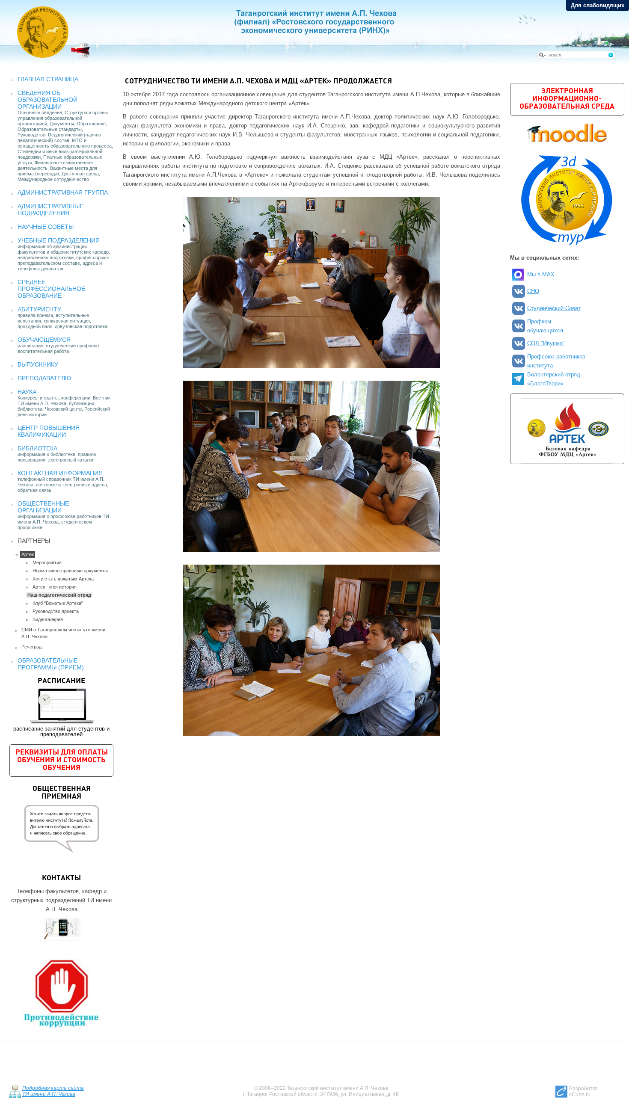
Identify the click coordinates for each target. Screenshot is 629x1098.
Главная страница (48, 79)
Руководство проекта (56, 611)
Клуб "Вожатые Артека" (58, 603)
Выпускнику (38, 364)
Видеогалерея (48, 619)
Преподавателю (44, 378)
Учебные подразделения (59, 240)
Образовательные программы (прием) (51, 664)
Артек (27, 554)
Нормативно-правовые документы (70, 570)
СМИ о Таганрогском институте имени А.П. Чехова (63, 633)
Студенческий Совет (554, 308)
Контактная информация (60, 473)
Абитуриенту (39, 309)
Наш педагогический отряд (59, 595)
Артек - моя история (55, 586)
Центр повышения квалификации (49, 431)
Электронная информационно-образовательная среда (566, 99)
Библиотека (37, 448)
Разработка (583, 1092)
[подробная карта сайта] (15, 1091)
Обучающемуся (44, 339)
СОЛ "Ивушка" (546, 343)
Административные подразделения (50, 209)
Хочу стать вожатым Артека (63, 578)
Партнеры (34, 540)
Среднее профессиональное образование (51, 288)
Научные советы (46, 226)
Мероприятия (47, 562)
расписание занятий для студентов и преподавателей (61, 707)
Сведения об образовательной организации (47, 99)
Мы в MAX (541, 274)
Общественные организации (43, 507)
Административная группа (63, 192)
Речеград (31, 646)
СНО (533, 291)
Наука (27, 391)
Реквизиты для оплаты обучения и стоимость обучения (61, 760)
